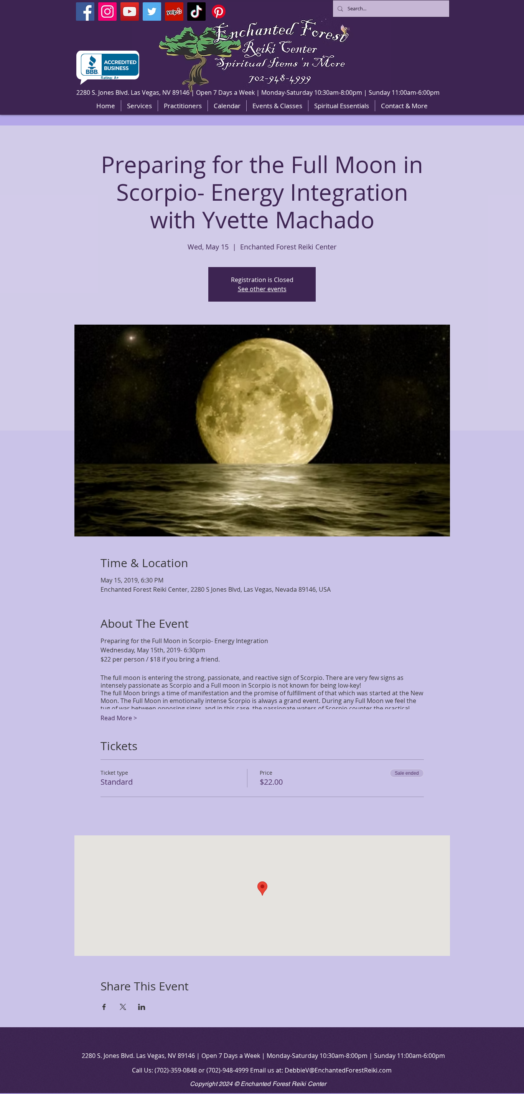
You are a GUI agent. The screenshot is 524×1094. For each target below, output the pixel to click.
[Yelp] (174, 11)
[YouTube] (129, 11)
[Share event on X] (123, 1007)
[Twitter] (152, 11)
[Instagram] (107, 11)
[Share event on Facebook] (104, 1007)
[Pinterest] (218, 11)
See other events (262, 289)
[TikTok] (196, 11)
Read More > (119, 718)
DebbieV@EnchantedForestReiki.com (338, 1070)
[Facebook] (85, 11)
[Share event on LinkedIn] (141, 1007)
